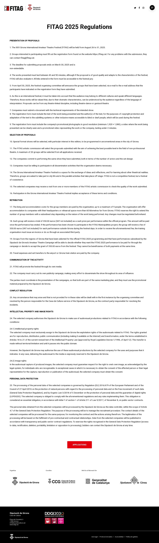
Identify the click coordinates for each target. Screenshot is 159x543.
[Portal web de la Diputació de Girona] (19, 539)
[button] (79, 444)
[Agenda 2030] (54, 523)
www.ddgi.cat (14, 525)
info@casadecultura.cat (17, 523)
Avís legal (95, 537)
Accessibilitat (119, 537)
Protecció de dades (106, 537)
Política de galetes (132, 537)
